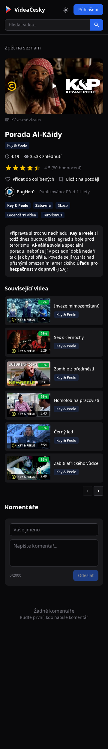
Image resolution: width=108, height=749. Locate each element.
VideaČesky (29, 9)
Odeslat (86, 575)
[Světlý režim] (65, 10)
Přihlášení (88, 9)
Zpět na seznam (23, 47)
